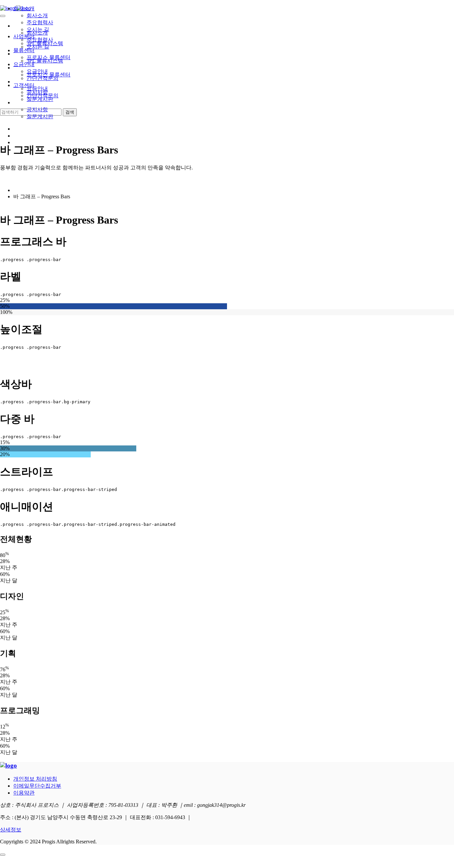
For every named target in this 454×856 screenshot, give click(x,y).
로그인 (21, 129)
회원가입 (24, 136)
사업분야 (24, 36)
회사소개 (24, 8)
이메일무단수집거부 (37, 786)
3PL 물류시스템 (45, 43)
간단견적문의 (42, 78)
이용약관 (24, 793)
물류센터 (24, 50)
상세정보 (10, 829)
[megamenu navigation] (16, 142)
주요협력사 (40, 22)
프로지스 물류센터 (48, 57)
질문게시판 (40, 116)
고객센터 (24, 85)
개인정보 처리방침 (35, 779)
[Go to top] (2, 855)
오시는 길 (38, 29)
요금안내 (24, 64)
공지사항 (37, 109)
